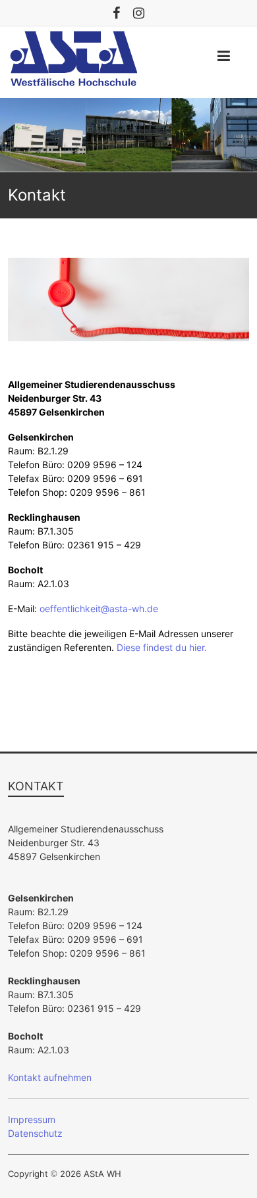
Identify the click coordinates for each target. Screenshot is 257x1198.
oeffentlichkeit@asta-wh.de (99, 608)
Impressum (31, 1119)
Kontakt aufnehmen (50, 1077)
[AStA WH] (128, 104)
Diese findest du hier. (162, 647)
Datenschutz (35, 1133)
